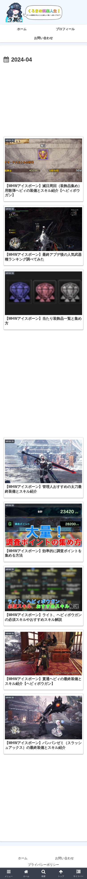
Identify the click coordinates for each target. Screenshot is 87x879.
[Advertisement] (43, 98)
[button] (78, 662)
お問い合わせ (64, 858)
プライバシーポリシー (43, 864)
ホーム (22, 858)
